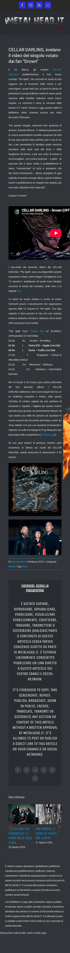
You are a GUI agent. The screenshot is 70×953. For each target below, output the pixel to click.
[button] (10, 831)
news (25, 566)
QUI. (19, 291)
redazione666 (18, 561)
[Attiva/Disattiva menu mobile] (63, 29)
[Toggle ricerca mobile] (56, 29)
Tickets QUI (37, 331)
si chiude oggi (48, 434)
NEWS (11, 566)
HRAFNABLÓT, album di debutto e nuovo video (20, 833)
